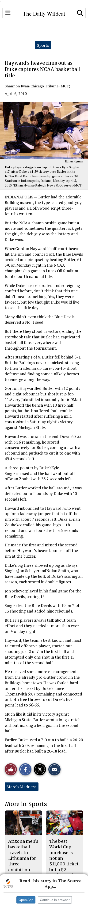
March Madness (22, 786)
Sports (43, 45)
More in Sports (26, 804)
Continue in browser (55, 900)
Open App (26, 900)
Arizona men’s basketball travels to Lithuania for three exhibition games (23, 858)
